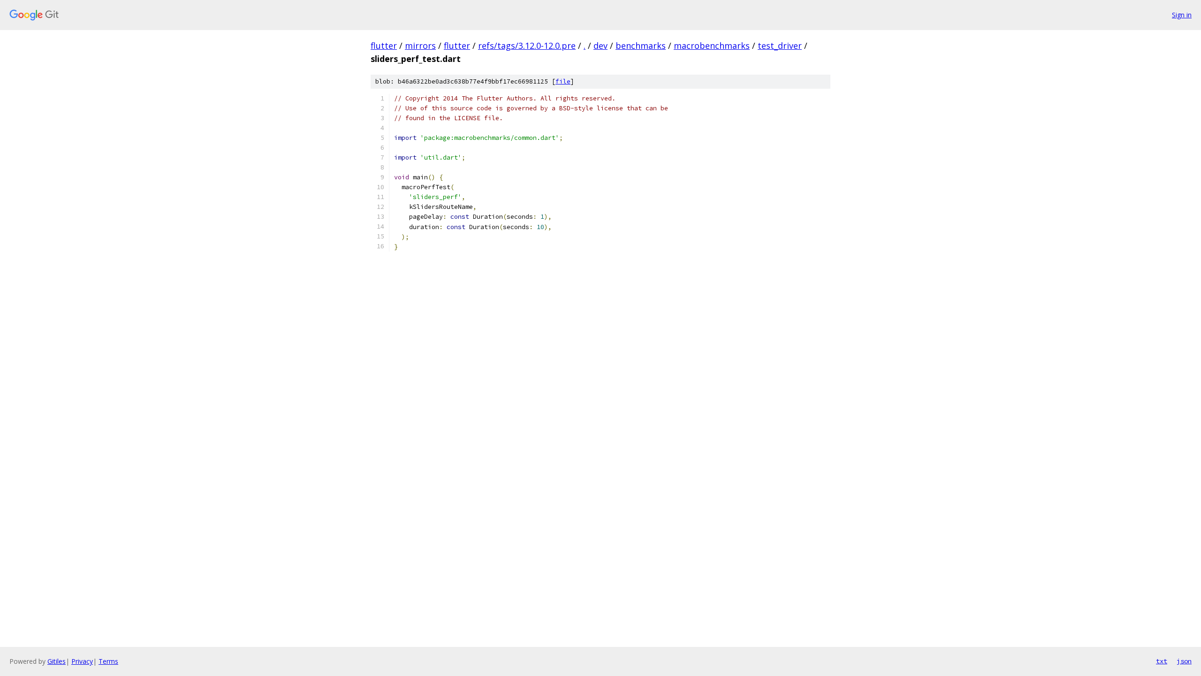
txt (1161, 661)
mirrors (420, 45)
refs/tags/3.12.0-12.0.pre (527, 45)
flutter (384, 45)
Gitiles (56, 661)
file (562, 81)
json (1184, 661)
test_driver (780, 45)
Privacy (82, 661)
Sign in (1182, 14)
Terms (108, 661)
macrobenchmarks (712, 45)
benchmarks (641, 45)
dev (600, 45)
